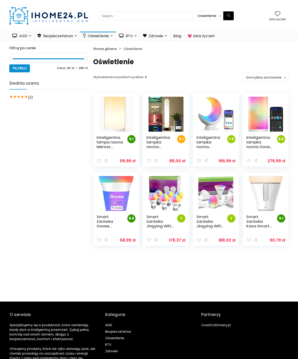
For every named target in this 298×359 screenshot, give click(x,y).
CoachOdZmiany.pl (216, 325)
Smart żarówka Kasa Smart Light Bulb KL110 (257, 226)
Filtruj (20, 68)
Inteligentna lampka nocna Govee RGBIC (259, 144)
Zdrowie (155, 36)
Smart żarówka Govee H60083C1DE (109, 223)
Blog (177, 36)
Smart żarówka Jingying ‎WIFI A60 (158, 223)
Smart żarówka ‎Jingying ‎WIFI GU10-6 (208, 223)
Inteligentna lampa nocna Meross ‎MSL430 (110, 144)
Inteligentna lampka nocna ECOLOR (208, 144)
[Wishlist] (277, 14)
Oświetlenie (98, 36)
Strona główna (105, 49)
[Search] (228, 15)
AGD (22, 36)
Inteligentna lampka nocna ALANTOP (158, 144)
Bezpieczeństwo (57, 36)
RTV (129, 36)
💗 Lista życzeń (201, 36)
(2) (30, 97)
